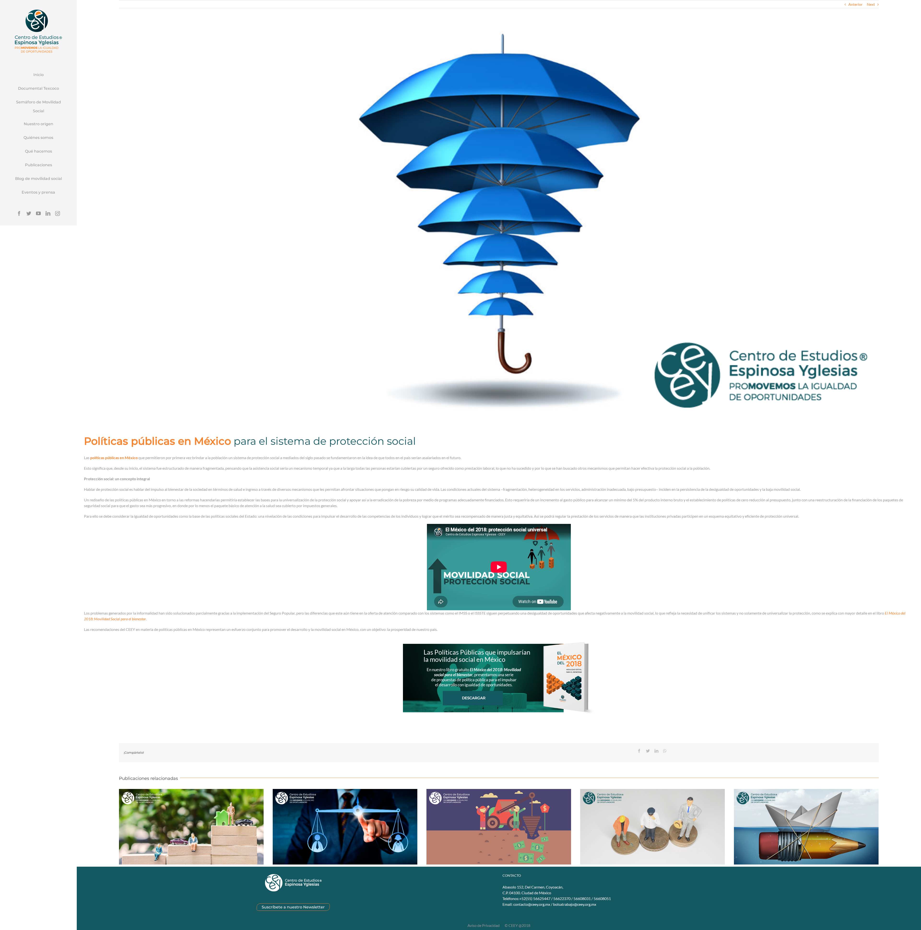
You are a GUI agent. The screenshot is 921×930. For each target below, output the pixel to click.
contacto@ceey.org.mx (531, 904)
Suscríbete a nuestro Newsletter (293, 907)
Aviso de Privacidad (483, 925)
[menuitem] (38, 75)
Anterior (855, 4)
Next (871, 4)
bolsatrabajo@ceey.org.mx (574, 904)
